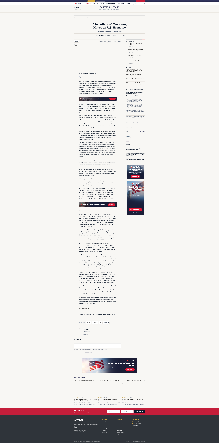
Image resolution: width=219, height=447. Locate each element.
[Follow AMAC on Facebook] (75, 431)
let (94, 194)
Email (89, 322)
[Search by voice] (144, 4)
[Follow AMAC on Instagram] (81, 431)
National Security (117, 13)
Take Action (121, 3)
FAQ (118, 434)
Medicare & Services (98, 3)
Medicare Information (121, 421)
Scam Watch (142, 13)
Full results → (142, 131)
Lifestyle (99, 13)
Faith (136, 13)
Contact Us (104, 432)
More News (143, 377)
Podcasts (104, 430)
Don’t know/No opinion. (131, 127)
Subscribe (139, 411)
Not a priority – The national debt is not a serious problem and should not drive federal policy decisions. (135, 124)
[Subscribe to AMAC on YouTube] (84, 431)
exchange (99, 287)
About (128, 3)
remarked (90, 135)
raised (106, 81)
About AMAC (105, 421)
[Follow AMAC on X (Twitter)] (78, 431)
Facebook (95, 322)
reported (102, 146)
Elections (86, 13)
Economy (93, 13)
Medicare (125, 13)
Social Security (107, 13)
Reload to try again (88, 352)
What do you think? (89, 309)
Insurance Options (121, 426)
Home (75, 13)
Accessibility (142, 441)
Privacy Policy (128, 441)
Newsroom (119, 430)
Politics (80, 13)
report (90, 234)
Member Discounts (121, 428)
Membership (104, 423)
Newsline (88, 3)
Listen (77, 41)
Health (131, 13)
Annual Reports (120, 432)
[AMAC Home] (78, 420)
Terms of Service (136, 441)
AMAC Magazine (105, 428)
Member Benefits (110, 3)
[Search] (134, 4)
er (96, 194)
